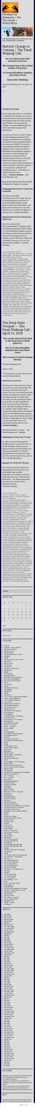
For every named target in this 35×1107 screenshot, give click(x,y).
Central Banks (25, 507)
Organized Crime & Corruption (21, 556)
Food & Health (8, 728)
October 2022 (8, 930)
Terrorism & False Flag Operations (15, 855)
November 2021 (9, 949)
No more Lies (6, 551)
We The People (14, 577)
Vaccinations (6, 313)
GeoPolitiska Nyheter (11, 735)
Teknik (6, 853)
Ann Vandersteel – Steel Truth (13, 660)
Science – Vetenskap (10, 830)
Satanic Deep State (8, 303)
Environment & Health (11, 723)
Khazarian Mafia (15, 542)
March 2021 (7, 963)
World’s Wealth (14, 581)
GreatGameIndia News (11, 739)
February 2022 (8, 944)
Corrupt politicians (8, 268)
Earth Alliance (21, 276)
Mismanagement (7, 546)
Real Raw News (9, 821)
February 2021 (8, 965)
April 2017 (7, 1046)
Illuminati (25, 540)
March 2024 (7, 918)
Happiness (28, 539)
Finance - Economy (26, 253)
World (9, 315)
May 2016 (7, 1065)
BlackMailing (6, 507)
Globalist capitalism (22, 283)
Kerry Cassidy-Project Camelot (14, 767)
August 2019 (8, 997)
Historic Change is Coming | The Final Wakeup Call (17, 49)
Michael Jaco (8, 788)
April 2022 (7, 940)
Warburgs (14, 313)
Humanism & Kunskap (11, 758)
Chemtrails (7, 691)
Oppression (6, 556)
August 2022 (8, 933)
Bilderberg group (24, 261)
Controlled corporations (24, 514)
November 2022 (9, 928)
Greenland (20, 539)
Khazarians (6, 289)
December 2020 (9, 969)
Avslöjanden (8, 670)
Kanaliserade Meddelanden (13, 765)
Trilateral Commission (22, 308)
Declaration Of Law (10, 707)
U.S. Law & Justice (10, 878)
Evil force (18, 278)
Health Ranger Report (11, 747)
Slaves (26, 567)
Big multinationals (8, 505)
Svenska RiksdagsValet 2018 (13, 844)
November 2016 (9, 1055)
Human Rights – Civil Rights (13, 755)
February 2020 (8, 986)
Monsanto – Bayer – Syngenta (13, 791)
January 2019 (8, 1009)
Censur (6, 686)
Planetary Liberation (9, 560)
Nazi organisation (16, 292)
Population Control (16, 297)
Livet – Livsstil (8, 777)
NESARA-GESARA (10, 799)
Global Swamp (11, 283)
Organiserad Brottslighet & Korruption (17, 806)
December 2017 (9, 1032)
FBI (16, 530)
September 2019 (9, 995)
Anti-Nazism (8, 665)
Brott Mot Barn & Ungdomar (13, 677)
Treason (14, 572)
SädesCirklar (8, 828)
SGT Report (8, 834)
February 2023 (8, 925)
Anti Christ (21, 502)
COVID (17, 269)
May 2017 (7, 1044)
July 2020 (6, 977)
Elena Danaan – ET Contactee (13, 719)
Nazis (24, 292)
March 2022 (7, 942)
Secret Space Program (11, 832)
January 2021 (8, 967)
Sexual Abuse (13, 567)
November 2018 (9, 1013)
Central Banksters (13, 264)
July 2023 (6, 923)
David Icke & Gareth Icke (12, 703)
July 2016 (6, 1062)
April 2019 (7, 1004)
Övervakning (8, 674)
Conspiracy (23, 266)
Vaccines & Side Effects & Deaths (15, 890)
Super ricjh (12, 305)
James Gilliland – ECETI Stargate (14, 762)
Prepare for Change (10, 816)
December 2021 (9, 948)
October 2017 (8, 1036)
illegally (19, 540)
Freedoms (5, 280)
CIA (17, 511)
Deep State (18, 273)
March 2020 (7, 984)
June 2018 (7, 1021)
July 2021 (6, 956)
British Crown (18, 262)
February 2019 (8, 1007)
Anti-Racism (8, 667)
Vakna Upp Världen (10, 892)
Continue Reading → (22, 212)
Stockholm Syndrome (15, 569)
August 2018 (8, 1018)
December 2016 (9, 1053)
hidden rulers (11, 540)
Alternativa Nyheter (10, 649)
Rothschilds (6, 301)
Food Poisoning (14, 532)
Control (29, 266)
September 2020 (9, 974)
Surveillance (8, 843)
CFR (24, 509)
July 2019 (6, 999)
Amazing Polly (8, 652)
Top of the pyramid (8, 308)
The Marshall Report (11, 865)
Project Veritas (9, 820)
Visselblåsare (8, 894)
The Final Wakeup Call (11, 84)
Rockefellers (26, 299)
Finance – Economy (10, 725)
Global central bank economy (16, 281)
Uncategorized (9, 885)
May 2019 (7, 1002)
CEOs (16, 509)
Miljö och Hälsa (9, 790)
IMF (30, 540)
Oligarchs (16, 296)
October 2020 (8, 972)
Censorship (7, 684)
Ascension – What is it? (11, 668)
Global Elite (13, 535)
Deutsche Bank (20, 526)
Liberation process (16, 289)
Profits (19, 299)
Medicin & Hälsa (9, 783)
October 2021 (8, 951)
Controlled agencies (9, 514)
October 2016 (8, 1057)
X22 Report (7, 904)
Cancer (6, 682)
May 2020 (7, 981)
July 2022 (6, 935)
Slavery (20, 567)
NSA (14, 553)
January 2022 (8, 946)
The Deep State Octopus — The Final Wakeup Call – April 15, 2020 (17, 327)
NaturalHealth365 (9, 797)
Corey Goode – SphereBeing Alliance (16, 696)
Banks (26, 503)
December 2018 (9, 1011)
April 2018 (7, 1025)
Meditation (7, 786)
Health (4, 540)
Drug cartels (12, 276)
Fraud (22, 532)
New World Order (12, 549)
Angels (6, 658)
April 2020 (7, 983)
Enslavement (11, 278)
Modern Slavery (19, 546)
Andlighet (7, 656)
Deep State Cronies (8, 526)
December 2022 (9, 926)
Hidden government (25, 285)
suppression (27, 569)
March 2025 (7, 916)
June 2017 (7, 1043)
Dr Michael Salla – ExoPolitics (13, 716)
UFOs (5, 881)
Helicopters (8, 749)
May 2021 (7, 960)
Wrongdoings (24, 581)
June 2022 (7, 937)
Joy (8, 542)
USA (29, 312)
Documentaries (9, 712)
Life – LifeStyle (9, 776)
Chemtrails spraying (9, 511)
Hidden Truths (8, 753)
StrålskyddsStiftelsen (11, 841)
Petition (6, 813)
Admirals (5, 502)
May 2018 (7, 1023)
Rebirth (6, 823)
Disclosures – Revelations (12, 711)
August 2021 (8, 955)
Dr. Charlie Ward (9, 718)
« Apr (4, 625)
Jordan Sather (8, 763)
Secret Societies (25, 565)
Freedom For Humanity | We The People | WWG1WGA (11, 19)
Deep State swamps (13, 275)
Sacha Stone (8, 825)
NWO (18, 553)
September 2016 (9, 1058)
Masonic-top (6, 290)
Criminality (20, 523)
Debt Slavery (6, 525)
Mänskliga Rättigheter (11, 781)
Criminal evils (13, 271)
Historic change (15, 287)
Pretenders (13, 299)
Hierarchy (5, 287)
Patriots (23, 296)
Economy (20, 528)
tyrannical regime (8, 312)
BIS (3, 262)
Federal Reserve (23, 530)
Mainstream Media (8, 544)
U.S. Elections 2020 (10, 876)
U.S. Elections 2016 (10, 874)
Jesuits (23, 287)
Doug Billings (8, 714)
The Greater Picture (10, 864)
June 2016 (7, 1064)
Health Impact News (10, 746)
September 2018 (9, 1016)
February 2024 (8, 919)
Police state (20, 560)
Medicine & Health (10, 784)
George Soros (14, 280)
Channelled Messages (11, 688)
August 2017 (8, 1039)
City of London (13, 266)
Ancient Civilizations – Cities (13, 654)
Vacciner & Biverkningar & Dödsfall (15, 888)
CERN (21, 509)
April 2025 (7, 914)
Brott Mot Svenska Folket (12, 681)
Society (22, 303)
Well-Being (23, 577)
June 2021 (7, 958)
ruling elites (6, 565)
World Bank (6, 579)
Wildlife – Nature (9, 902)
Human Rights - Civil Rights (11, 255)
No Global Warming (17, 294)
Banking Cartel (13, 261)
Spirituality (7, 837)
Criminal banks (14, 519)
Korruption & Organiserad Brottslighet (17, 772)
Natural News (8, 795)
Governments (14, 285)
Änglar (6, 672)
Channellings (8, 689)
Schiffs (17, 303)
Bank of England (7, 503)
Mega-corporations (17, 290)
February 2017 (8, 1050)
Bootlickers (9, 262)
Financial (5, 532)
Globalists (5, 285)
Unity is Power (23, 312)
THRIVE (6, 872)
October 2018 (8, 1014)
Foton (6, 730)
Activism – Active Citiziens (12, 647)
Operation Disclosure (11, 804)
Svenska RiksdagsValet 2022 (13, 846)
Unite (16, 312)
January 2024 (8, 921)
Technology (8, 851)
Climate (6, 693)
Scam (12, 565)
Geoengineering (9, 732)
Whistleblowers (9, 901)
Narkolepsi (7, 793)
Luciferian (27, 289)
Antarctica (7, 661)
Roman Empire (19, 563)
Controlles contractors (10, 516)
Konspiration (8, 770)
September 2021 (9, 953)
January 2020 (8, 988)
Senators (5, 567)
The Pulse (7, 871)
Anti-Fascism (8, 663)
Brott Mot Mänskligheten (12, 679)
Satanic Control (24, 301)
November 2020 (9, 970)
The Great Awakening (25, 306)
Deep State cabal (24, 525)
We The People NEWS (11, 899)
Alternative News (13, 253)
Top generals (6, 572)
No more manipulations (19, 551)
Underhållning (8, 887)
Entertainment (8, 721)
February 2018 (8, 1028)
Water (21, 313)
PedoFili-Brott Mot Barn (12, 809)
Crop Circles (8, 702)
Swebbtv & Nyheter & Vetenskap (14, 850)
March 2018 (7, 1027)
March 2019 (7, 1006)
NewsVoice (7, 800)
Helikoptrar (8, 751)
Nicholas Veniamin (10, 802)
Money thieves (15, 547)
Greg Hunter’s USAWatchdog (13, 740)
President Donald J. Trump (12, 818)
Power (10, 562)
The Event (7, 858)
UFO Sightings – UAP (10, 879)
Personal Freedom (23, 558)
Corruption (19, 268)
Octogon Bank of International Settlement (15, 555)
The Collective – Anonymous (13, 857)
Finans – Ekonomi (9, 726)
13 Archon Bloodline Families (16, 500)
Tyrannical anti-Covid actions (21, 310)
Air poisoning (11, 259)
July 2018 (6, 1020)
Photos (6, 814)
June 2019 (7, 1000)
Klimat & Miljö (8, 769)
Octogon (23, 553)
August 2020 (8, 976)
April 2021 (7, 962)
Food (24, 278)
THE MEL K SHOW (10, 867)
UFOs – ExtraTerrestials (12, 883)
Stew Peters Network (11, 839)
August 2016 (8, 1060)
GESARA (22, 280)
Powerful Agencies (19, 562)
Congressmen (6, 512)
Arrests (28, 502)
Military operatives (21, 544)
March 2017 (7, 1048)
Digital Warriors (9, 709)
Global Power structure (17, 537)
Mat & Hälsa (8, 779)
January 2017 (8, 1051)
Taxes (13, 570)
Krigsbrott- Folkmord (11, 774)
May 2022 (7, 939)
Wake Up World (17, 257)
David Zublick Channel (11, 705)
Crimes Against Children (12, 698)
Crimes (22, 269)
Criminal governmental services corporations (14, 520)
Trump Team (6, 310)
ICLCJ (6, 760)
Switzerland (13, 306)
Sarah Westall (8, 827)
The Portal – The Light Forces (13, 869)
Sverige (6, 848)
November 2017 (9, 1034)
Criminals (11, 273)
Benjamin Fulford (9, 675)
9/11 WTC (7, 645)
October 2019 (8, 993)
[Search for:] (17, 591)
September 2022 (9, 932)
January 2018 (8, 1030)
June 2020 (7, 979)
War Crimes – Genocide (11, 897)
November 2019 (9, 992)
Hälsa (6, 742)
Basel (30, 503)
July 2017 (6, 1041)
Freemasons (6, 533)
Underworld (6, 576)
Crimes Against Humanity (12, 700)
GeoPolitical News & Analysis (13, 733)
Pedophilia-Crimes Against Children (15, 811)
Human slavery (9, 756)
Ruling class (15, 301)
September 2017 (9, 1037)
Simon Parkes (8, 835)
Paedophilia (6, 558)
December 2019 (9, 990)
